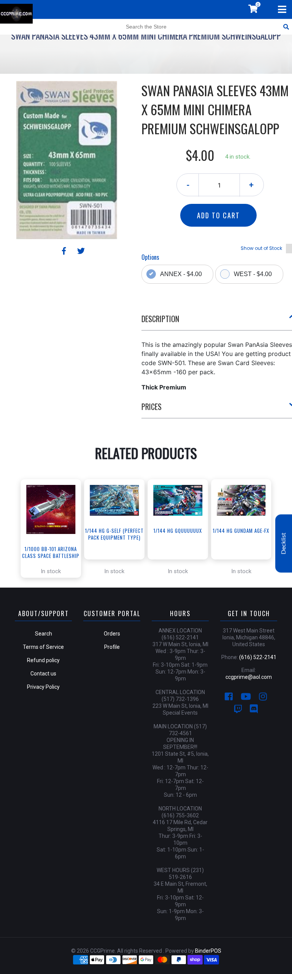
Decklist (284, 543)
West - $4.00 (253, 274)
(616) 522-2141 (257, 657)
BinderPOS (208, 951)
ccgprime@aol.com (248, 677)
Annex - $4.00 (181, 274)
